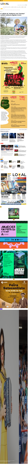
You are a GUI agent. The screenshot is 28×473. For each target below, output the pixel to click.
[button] (27, 387)
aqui (4, 59)
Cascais (4, 8)
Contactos (25, 0)
